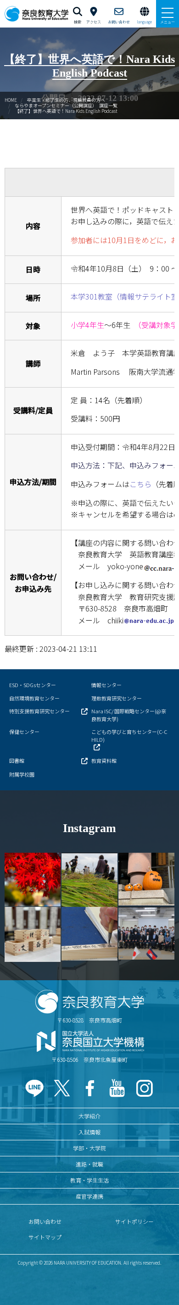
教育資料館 (104, 760)
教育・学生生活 (89, 1180)
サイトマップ (45, 1237)
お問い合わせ (45, 1221)
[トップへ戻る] (160, 1278)
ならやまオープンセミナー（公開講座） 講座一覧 (66, 105)
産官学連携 (89, 1196)
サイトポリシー (134, 1221)
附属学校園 (21, 774)
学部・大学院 (89, 1148)
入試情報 (89, 1132)
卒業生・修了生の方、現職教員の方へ (66, 99)
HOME (11, 99)
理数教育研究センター (116, 698)
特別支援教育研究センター (39, 711)
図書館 (16, 760)
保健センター (24, 731)
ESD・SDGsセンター (32, 685)
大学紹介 (89, 1116)
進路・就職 (89, 1164)
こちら (140, 483)
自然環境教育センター (34, 698)
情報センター (106, 685)
